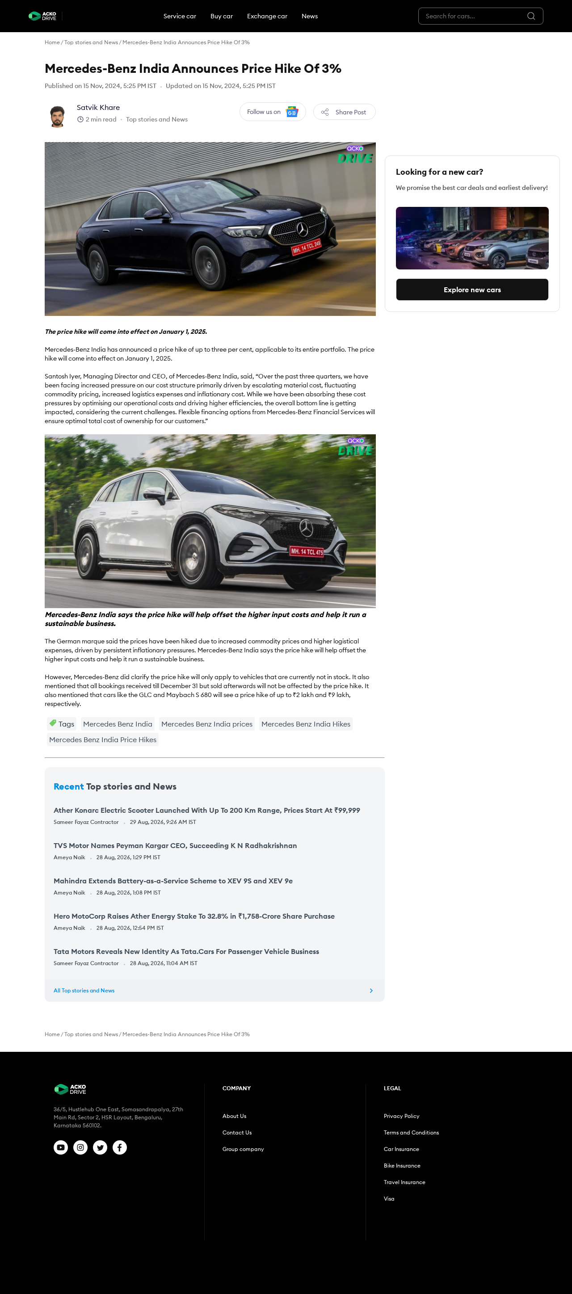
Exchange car (267, 16)
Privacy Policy (402, 1116)
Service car (180, 16)
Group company (243, 1149)
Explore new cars (472, 289)
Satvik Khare (98, 107)
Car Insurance (401, 1149)
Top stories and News (91, 42)
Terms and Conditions (411, 1132)
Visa (389, 1198)
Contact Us (237, 1132)
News (310, 16)
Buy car (221, 16)
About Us (234, 1116)
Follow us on (264, 112)
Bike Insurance (402, 1165)
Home (52, 42)
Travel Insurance (404, 1182)
